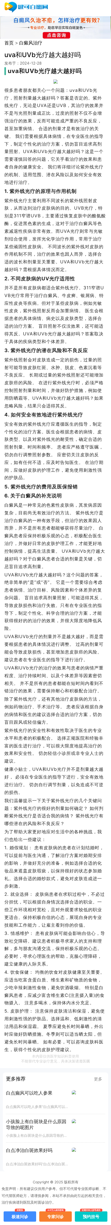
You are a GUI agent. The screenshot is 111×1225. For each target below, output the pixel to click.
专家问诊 (55, 1215)
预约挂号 (91, 1215)
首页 (9, 43)
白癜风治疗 (30, 43)
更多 (98, 1078)
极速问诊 (20, 1215)
